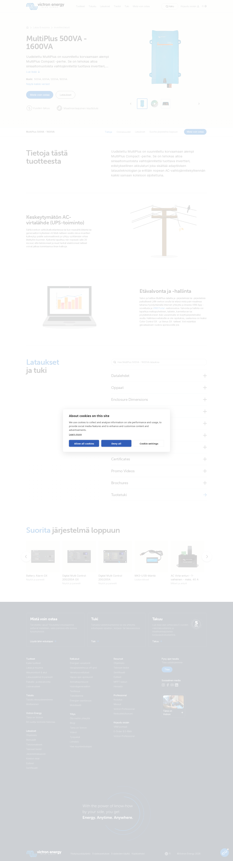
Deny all (116, 443)
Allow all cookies (84, 443)
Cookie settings (149, 443)
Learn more (75, 434)
